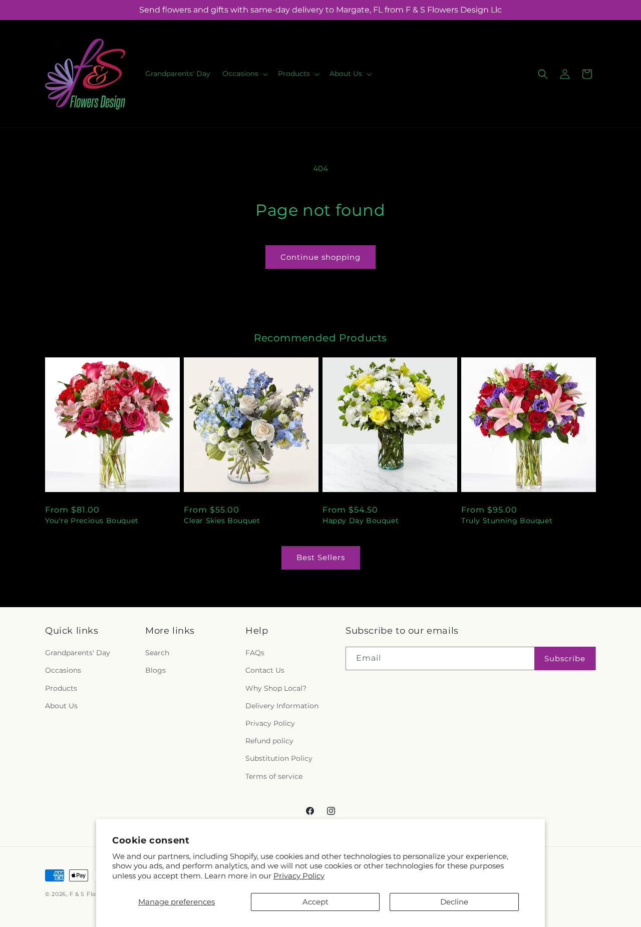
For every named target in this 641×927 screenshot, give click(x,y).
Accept (315, 901)
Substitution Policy (278, 758)
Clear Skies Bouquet (222, 520)
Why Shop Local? (275, 688)
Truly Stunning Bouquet (506, 520)
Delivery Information (281, 705)
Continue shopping (320, 257)
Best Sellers (320, 557)
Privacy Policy (299, 875)
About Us (61, 705)
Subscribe (564, 658)
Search (157, 652)
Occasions (63, 670)
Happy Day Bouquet (361, 520)
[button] (244, 73)
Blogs (155, 670)
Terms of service (273, 776)
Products (61, 688)
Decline (454, 901)
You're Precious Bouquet (92, 520)
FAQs (254, 652)
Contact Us (264, 670)
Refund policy (269, 740)
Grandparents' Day (77, 652)
